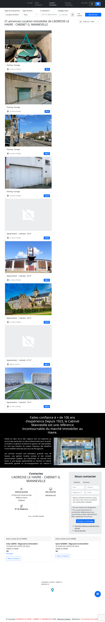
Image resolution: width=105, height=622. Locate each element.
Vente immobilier (38, 4)
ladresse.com (50, 495)
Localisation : (45, 11)
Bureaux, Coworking (68, 4)
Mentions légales (64, 619)
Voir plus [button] (84, 3)
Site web (9, 553)
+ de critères (79, 15)
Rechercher (93, 15)
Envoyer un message (85, 521)
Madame (77, 482)
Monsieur (86, 482)
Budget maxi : (63, 11)
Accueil (29, 3)
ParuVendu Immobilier (90, 619)
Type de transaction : (13, 11)
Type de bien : (27, 11)
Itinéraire (21, 500)
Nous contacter (14, 558)
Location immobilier (53, 4)
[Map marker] (52, 590)
